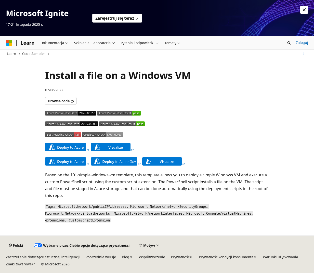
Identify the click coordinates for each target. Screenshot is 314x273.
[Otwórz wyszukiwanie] (289, 43)
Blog (125, 257)
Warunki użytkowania (280, 257)
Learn (11, 53)
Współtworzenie (152, 257)
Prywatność (180, 257)
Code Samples (33, 53)
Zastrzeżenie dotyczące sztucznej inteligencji (43, 257)
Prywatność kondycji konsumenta (226, 257)
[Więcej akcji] (304, 54)
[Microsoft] (9, 43)
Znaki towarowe (19, 264)
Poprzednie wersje (101, 257)
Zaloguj (302, 42)
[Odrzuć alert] (304, 10)
